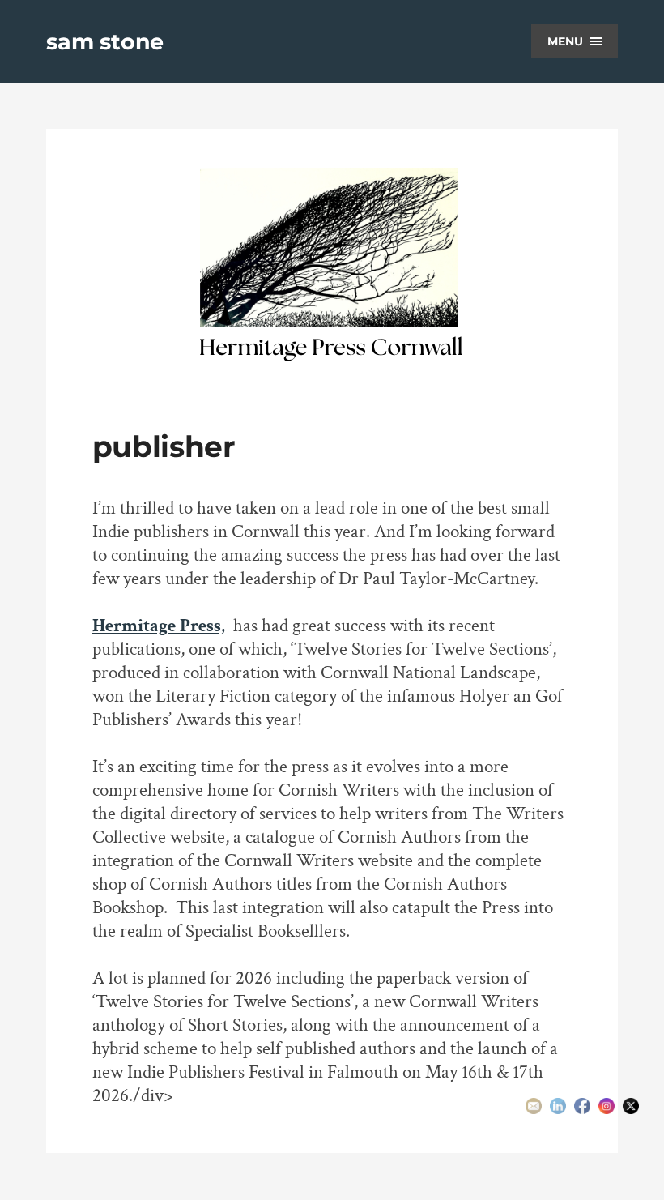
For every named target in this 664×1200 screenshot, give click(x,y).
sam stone (105, 41)
